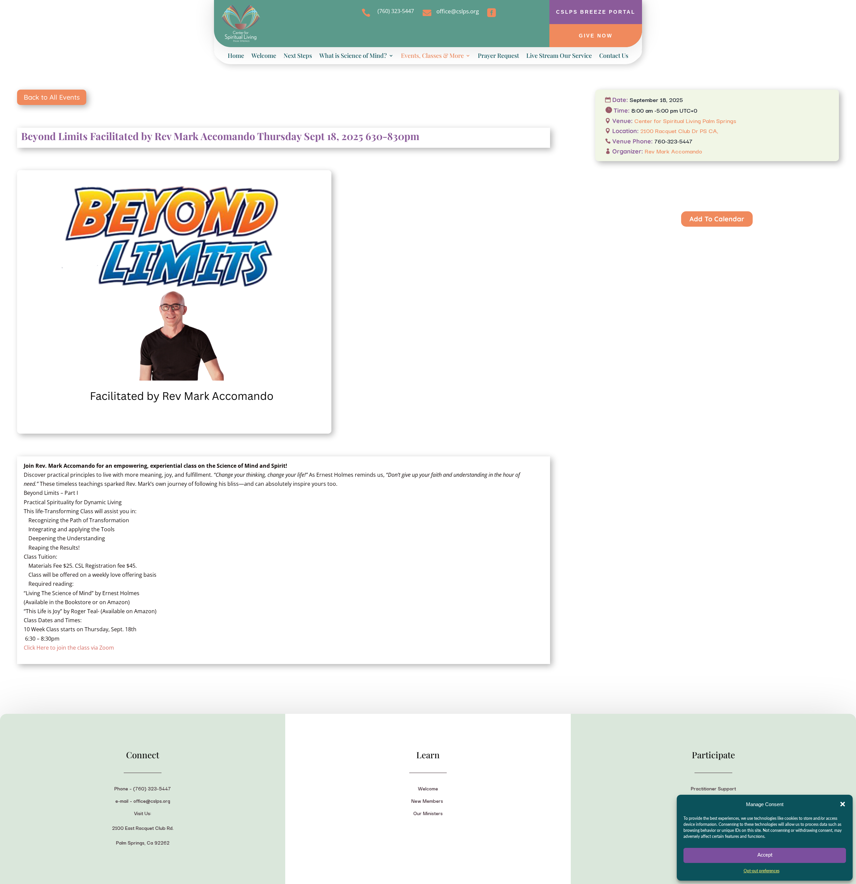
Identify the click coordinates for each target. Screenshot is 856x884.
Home (236, 56)
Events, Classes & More (432, 56)
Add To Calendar (716, 219)
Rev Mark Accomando (673, 150)
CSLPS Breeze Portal (595, 12)
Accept (764, 855)
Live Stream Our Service (559, 56)
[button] (842, 804)
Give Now (596, 35)
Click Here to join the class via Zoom (69, 647)
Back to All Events (52, 97)
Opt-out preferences (761, 871)
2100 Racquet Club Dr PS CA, (679, 130)
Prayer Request (498, 56)
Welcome (263, 56)
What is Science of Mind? (353, 56)
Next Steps (298, 56)
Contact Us (613, 56)
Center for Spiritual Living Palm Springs (685, 120)
